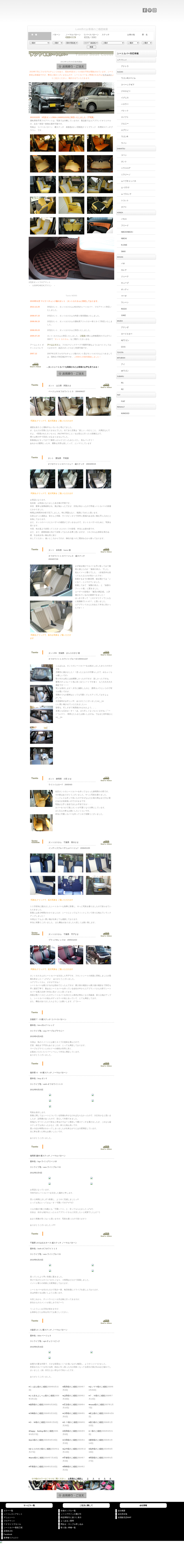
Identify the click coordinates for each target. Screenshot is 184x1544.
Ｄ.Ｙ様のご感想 (70, 1422)
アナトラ (125, 66)
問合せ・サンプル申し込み (72, 1524)
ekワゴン (125, 371)
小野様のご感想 (70, 1413)
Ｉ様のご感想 (95, 1431)
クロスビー (126, 91)
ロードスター (126, 334)
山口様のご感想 (36, 1440)
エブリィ (125, 130)
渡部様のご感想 (96, 1440)
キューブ (125, 283)
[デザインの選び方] (66, 19)
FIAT (123, 401)
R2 (122, 389)
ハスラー (125, 104)
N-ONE (124, 245)
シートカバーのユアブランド (55, 8)
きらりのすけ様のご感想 (40, 1449)
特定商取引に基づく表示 (71, 1517)
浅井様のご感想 (96, 1449)
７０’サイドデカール (12, 1524)
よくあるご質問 (67, 1521)
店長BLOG (8, 1531)
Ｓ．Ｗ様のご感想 (37, 1422)
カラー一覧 (8, 1511)
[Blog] (144, 19)
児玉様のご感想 (70, 1404)
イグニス (125, 97)
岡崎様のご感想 (70, 1466)
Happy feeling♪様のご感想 (41, 1431)
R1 (122, 383)
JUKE (123, 315)
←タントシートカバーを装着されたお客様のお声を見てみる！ (72, 367)
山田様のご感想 (70, 1396)
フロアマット (9, 1521)
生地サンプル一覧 (68, 1511)
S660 (123, 251)
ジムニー (125, 123)
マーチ (124, 296)
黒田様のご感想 (70, 1387)
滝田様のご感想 (70, 1431)
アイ (123, 364)
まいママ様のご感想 (98, 1387)
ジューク (125, 276)
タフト (124, 207)
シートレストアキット (13, 1514)
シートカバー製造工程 (13, 1527)
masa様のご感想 (97, 1404)
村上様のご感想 (96, 1413)
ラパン (124, 143)
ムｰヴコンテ (126, 194)
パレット (125, 110)
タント (124, 161)
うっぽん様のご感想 (38, 1387)
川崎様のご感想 (36, 1413)
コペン (124, 155)
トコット (125, 200)
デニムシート (9, 1517)
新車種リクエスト (11, 1538)
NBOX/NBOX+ (127, 232)
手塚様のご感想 (70, 1458)
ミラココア (126, 168)
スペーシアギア (127, 85)
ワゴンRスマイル (128, 78)
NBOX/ (124, 238)
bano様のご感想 (37, 1458)
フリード (125, 225)
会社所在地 (122, 1514)
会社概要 (121, 1511)
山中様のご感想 (70, 1449)
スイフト (125, 117)
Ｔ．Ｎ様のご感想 (97, 1396)
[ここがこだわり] (40, 19)
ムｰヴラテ (125, 187)
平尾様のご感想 (36, 1466)
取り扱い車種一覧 (68, 1527)
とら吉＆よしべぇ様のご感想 (42, 1396)
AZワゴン (125, 340)
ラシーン (125, 302)
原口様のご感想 (96, 1422)
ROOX (124, 309)
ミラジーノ (126, 174)
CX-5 (123, 347)
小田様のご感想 (70, 1440)
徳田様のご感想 (36, 1404)
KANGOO (125, 413)
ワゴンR (124, 136)
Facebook (8, 1534)
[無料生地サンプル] (118, 19)
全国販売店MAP (124, 1517)
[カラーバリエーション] (92, 19)
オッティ (125, 289)
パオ (123, 263)
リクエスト (107, 75)
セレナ (124, 270)
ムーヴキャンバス (128, 181)
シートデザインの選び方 (71, 1514)
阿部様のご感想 (96, 1458)
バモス (124, 219)
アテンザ (125, 327)
